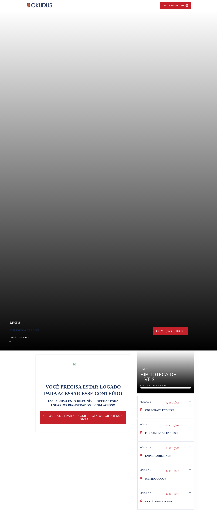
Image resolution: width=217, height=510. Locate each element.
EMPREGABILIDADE (158, 455)
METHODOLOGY (155, 478)
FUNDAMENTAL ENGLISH (161, 433)
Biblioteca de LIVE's (24, 330)
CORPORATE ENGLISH (159, 410)
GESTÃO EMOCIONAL (159, 501)
